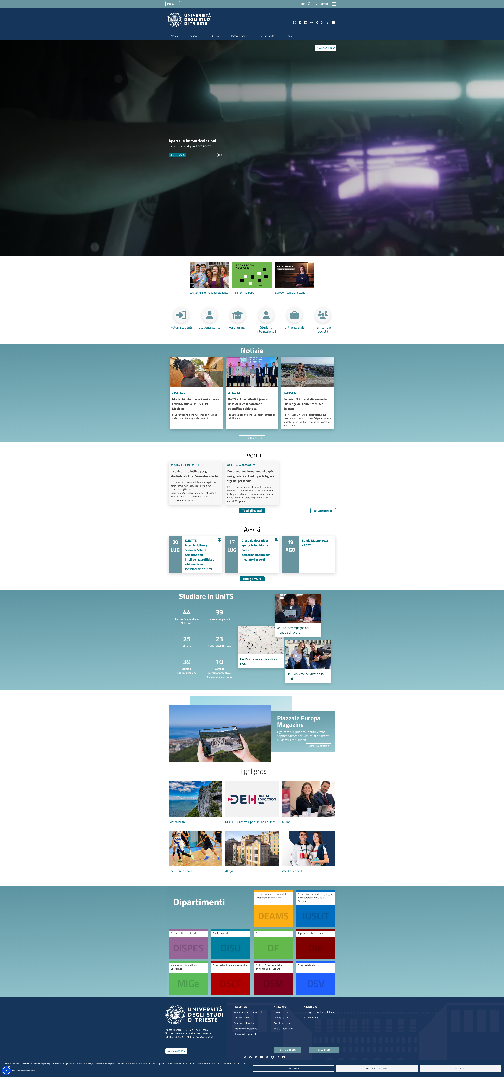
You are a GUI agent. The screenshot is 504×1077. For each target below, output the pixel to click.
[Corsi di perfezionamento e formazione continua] (217, 668)
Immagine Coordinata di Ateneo (320, 1012)
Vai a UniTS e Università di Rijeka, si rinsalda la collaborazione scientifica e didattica (252, 393)
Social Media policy (283, 1028)
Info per (171, 4)
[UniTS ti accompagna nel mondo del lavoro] (298, 615)
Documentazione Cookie (26, 1070)
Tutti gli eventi (252, 510)
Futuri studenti (181, 327)
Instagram (294, 22)
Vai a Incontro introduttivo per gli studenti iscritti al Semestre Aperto (195, 483)
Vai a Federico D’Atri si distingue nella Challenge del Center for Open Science (307, 393)
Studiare (194, 36)
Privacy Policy (281, 1012)
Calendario (325, 510)
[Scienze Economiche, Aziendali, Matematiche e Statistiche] (273, 908)
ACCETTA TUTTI (460, 1068)
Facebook (300, 22)
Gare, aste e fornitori (244, 1023)
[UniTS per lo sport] (195, 852)
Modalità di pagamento (245, 1034)
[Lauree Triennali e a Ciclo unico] (184, 616)
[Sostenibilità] (195, 802)
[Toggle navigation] (334, 3)
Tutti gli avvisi (252, 578)
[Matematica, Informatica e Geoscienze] (188, 978)
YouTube (311, 22)
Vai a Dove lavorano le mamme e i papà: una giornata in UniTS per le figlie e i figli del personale (252, 483)
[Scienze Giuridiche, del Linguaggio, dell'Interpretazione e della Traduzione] (315, 908)
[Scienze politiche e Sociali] (188, 944)
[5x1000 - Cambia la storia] (294, 278)
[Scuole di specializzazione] (184, 666)
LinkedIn (305, 22)
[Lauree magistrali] (217, 614)
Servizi (290, 36)
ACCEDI (325, 4)
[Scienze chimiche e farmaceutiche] (230, 978)
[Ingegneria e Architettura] (315, 944)
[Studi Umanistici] (230, 944)
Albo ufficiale (240, 1006)
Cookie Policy (281, 1017)
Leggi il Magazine (318, 746)
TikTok (327, 22)
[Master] (184, 641)
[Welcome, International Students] (209, 278)
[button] (6, 1070)
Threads (322, 22)
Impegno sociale (239, 36)
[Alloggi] (252, 852)
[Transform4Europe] (252, 278)
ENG (303, 4)
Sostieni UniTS (288, 1050)
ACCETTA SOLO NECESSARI (377, 1068)
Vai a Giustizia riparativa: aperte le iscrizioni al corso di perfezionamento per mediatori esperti (252, 554)
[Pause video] (219, 155)
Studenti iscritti (209, 327)
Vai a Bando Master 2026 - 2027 (308, 554)
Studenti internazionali (266, 329)
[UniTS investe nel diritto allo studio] (308, 661)
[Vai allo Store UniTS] (308, 852)
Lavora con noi (241, 1017)
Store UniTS (324, 1050)
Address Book (311, 1006)
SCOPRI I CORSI (177, 155)
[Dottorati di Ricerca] (217, 641)
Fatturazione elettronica (246, 1028)
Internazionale (267, 36)
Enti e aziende (295, 327)
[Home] (189, 20)
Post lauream (237, 327)
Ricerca (215, 36)
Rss (333, 22)
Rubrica (315, 4)
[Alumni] (308, 802)
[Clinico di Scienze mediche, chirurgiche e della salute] (273, 978)
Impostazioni (293, 1068)
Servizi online (311, 1017)
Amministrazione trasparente (248, 1012)
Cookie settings (282, 1023)
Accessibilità (280, 1006)
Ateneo (174, 36)
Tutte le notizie (252, 438)
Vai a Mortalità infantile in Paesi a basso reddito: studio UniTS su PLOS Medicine (196, 393)
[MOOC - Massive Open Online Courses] (252, 802)
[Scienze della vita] (315, 978)
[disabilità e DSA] (261, 647)
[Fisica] (273, 944)
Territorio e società (323, 329)
